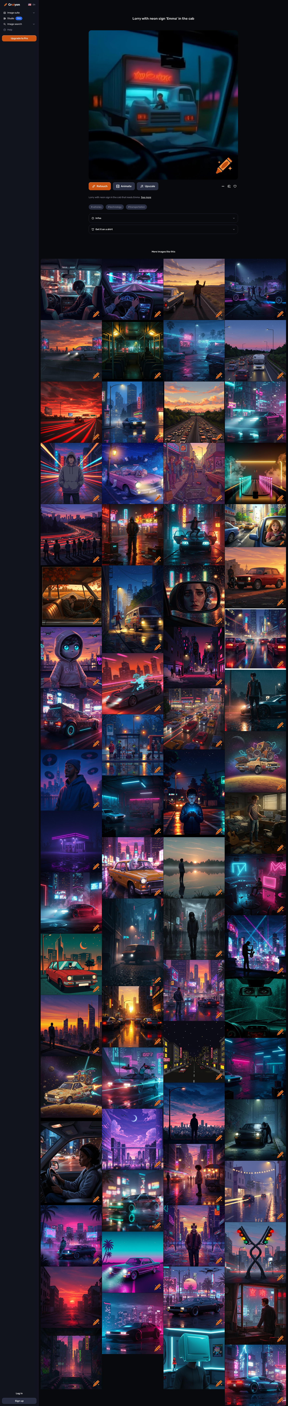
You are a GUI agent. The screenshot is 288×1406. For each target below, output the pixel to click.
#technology (115, 207)
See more (146, 197)
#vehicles (96, 207)
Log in (19, 1393)
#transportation (136, 207)
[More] (223, 186)
